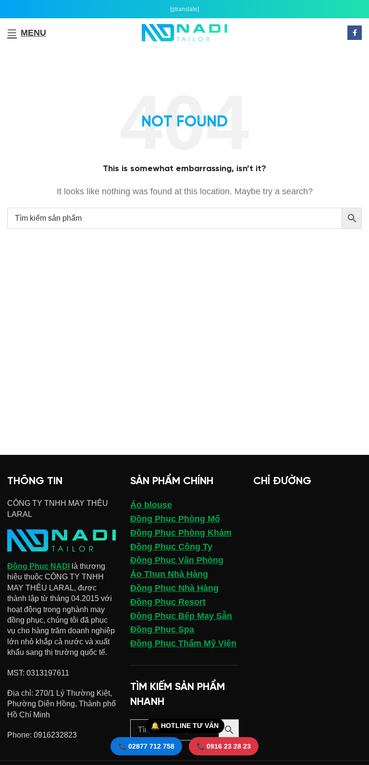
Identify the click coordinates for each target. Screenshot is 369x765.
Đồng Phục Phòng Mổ (175, 519)
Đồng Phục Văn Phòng (176, 560)
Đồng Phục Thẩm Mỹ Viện (183, 643)
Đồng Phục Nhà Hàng (174, 588)
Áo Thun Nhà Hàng (169, 574)
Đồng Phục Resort (168, 602)
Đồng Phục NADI (38, 566)
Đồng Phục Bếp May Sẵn (181, 616)
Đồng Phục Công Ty (171, 547)
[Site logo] (185, 32)
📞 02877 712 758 (146, 746)
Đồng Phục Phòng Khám (181, 533)
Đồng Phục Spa (162, 629)
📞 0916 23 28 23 (224, 746)
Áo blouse (151, 505)
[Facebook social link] (354, 32)
